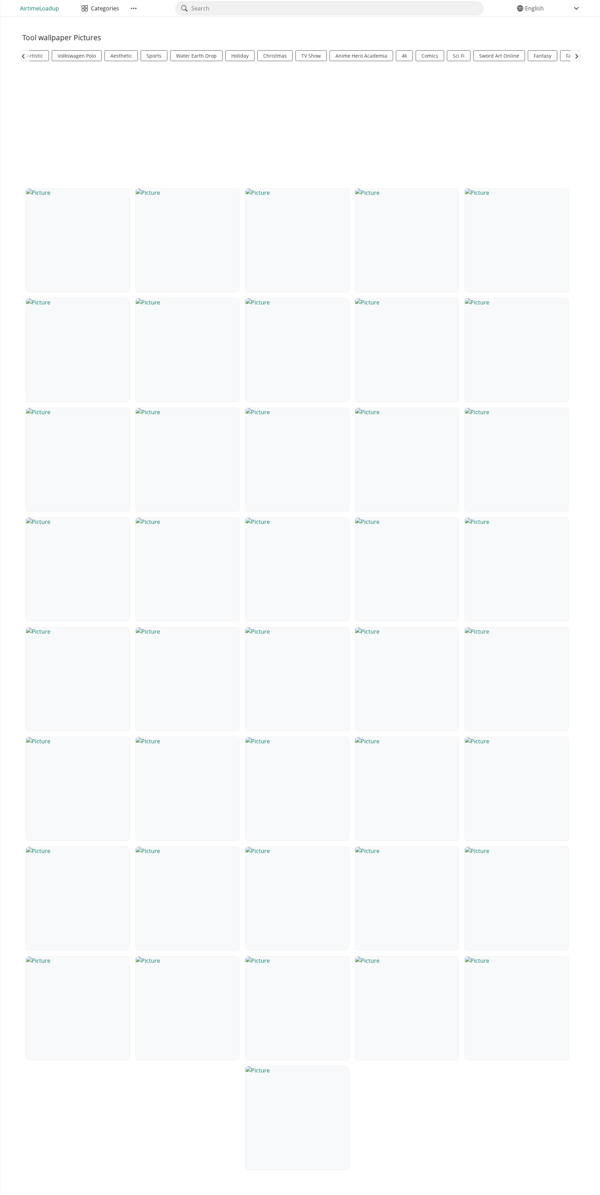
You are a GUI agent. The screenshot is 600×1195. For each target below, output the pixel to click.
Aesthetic (121, 55)
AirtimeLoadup (39, 8)
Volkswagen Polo (77, 55)
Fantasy (542, 55)
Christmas (275, 55)
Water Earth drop (196, 55)
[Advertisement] (300, 123)
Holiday (240, 55)
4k (404, 55)
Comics (430, 55)
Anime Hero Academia (361, 55)
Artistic (35, 55)
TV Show (311, 55)
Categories (103, 8)
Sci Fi (459, 55)
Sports (154, 55)
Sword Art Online (499, 55)
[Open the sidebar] (134, 8)
